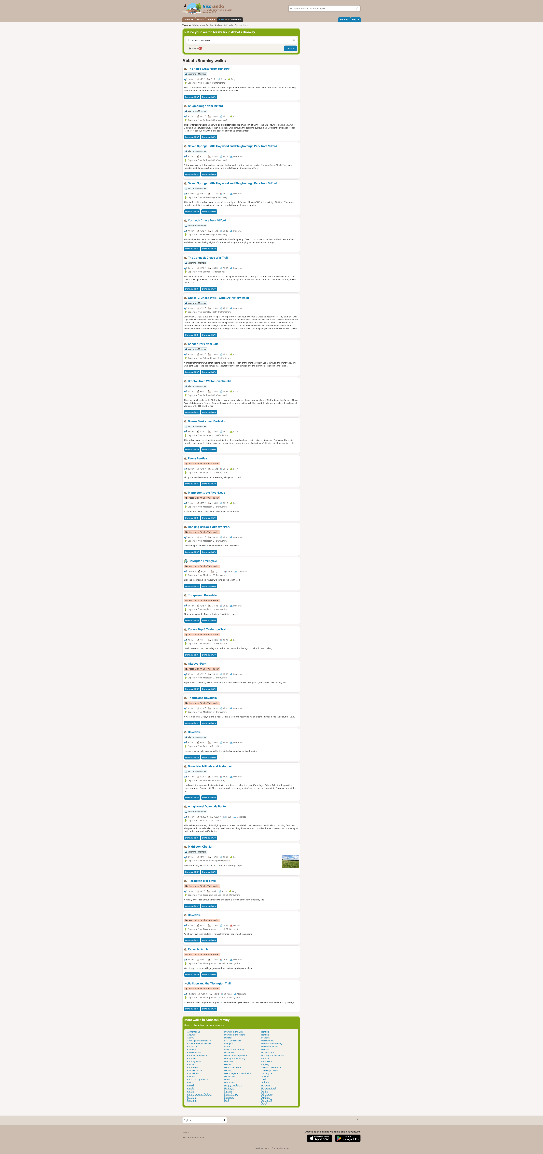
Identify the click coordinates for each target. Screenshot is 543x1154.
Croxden (191, 1088)
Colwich (191, 1085)
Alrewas (191, 1034)
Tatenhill (265, 1076)
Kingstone (229, 1097)
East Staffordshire (232, 1040)
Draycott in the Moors (234, 1034)
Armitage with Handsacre (199, 1040)
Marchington (267, 1040)
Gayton (227, 1064)
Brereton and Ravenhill (198, 1055)
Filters (196, 48)
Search (290, 48)
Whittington (267, 1094)
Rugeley (265, 1064)
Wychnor (265, 1097)
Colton (190, 1082)
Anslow (190, 1037)
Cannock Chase (194, 1070)
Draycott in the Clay (233, 1031)
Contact (186, 1132)
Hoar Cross (229, 1082)
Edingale (228, 1043)
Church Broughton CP (197, 1079)
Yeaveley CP (266, 1100)
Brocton (191, 1064)
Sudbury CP (266, 1073)
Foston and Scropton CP (235, 1055)
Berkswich (192, 1046)
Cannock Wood (194, 1073)
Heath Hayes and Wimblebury (238, 1073)
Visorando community (193, 1137)
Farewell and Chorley (234, 1049)
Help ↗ (211, 19)
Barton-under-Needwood (199, 1043)
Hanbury (228, 1070)
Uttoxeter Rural (268, 1088)
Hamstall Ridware (232, 1067)
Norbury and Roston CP (272, 1055)
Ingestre (228, 1091)
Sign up (344, 19)
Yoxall (264, 1103)
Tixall (263, 1079)
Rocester (265, 1058)
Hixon (227, 1079)
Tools (187, 19)
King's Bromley (231, 1094)
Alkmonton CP (193, 1031)
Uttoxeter (265, 1085)
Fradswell (228, 1061)
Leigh (227, 1100)
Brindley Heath (194, 1061)
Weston (264, 1091)
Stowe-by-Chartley (270, 1070)
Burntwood (192, 1067)
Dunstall (228, 1037)
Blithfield (191, 1049)
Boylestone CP (194, 1052)
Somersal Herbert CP (271, 1067)
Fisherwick (229, 1052)
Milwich (265, 1049)
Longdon (265, 1037)
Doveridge (192, 1100)
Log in (355, 19)
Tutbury (265, 1082)
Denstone (191, 1097)
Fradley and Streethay (234, 1058)
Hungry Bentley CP (233, 1085)
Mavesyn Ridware (269, 1046)
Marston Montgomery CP (273, 1043)
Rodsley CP (266, 1061)
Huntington (229, 1088)
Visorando (186, 25)
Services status (262, 1148)
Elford (227, 1046)
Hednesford (229, 1076)
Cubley (190, 1091)
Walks (200, 19)
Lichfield (265, 1031)
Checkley (191, 1076)
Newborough (267, 1052)
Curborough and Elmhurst (199, 1094)
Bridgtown (192, 1058)
